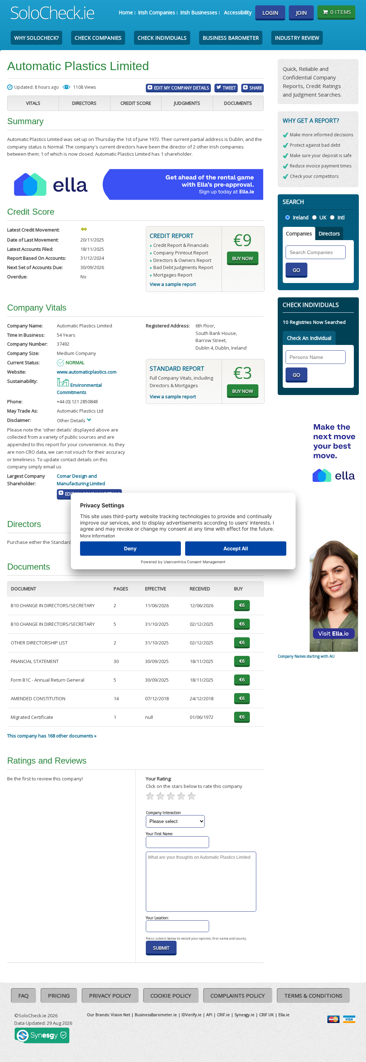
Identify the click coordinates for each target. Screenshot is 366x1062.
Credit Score (135, 103)
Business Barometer (231, 37)
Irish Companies (156, 12)
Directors (84, 103)
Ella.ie (284, 1014)
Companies (299, 233)
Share (255, 88)
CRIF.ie (223, 1014)
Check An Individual (309, 338)
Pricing (59, 995)
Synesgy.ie (244, 1014)
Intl (341, 217)
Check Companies (98, 37)
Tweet (229, 88)
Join (301, 12)
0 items (340, 11)
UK (323, 217)
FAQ (23, 995)
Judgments (187, 103)
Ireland (300, 217)
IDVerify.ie (192, 1014)
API (209, 1014)
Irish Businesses (198, 12)
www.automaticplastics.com (87, 372)
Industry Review (297, 37)
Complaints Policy (238, 995)
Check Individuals (162, 37)
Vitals (33, 103)
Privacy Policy (110, 995)
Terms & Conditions (313, 995)
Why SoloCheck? (36, 37)
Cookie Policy (170, 995)
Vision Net (120, 1014)
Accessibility (238, 12)
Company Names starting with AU (306, 656)
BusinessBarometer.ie (156, 1014)
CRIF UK (266, 1014)
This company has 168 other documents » (52, 735)
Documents (238, 103)
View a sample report (173, 284)
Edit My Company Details (181, 88)
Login (270, 12)
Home (126, 12)
